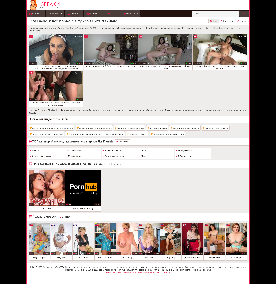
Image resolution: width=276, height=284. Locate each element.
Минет (144, 156)
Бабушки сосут (184, 156)
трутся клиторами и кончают (47, 133)
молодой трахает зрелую (131, 127)
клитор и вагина (138, 133)
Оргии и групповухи (114, 156)
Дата (214, 21)
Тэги (113, 13)
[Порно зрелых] (138, 5)
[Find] (244, 14)
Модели (74, 13)
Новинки (37, 13)
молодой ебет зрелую (217, 127)
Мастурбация (75, 156)
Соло (143, 150)
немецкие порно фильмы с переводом (52, 127)
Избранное (132, 13)
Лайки (242, 21)
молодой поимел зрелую (186, 127)
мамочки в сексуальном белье (95, 127)
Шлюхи (35, 150)
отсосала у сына (158, 127)
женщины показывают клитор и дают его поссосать (96, 133)
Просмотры (228, 21)
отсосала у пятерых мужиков (168, 133)
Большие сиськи (112, 150)
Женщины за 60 (185, 150)
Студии (94, 13)
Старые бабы (74, 150)
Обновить (123, 141)
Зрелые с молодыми (41, 156)
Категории (56, 13)
